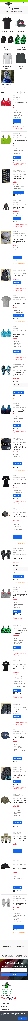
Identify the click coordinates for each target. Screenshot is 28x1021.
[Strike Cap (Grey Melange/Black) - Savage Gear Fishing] (6, 514)
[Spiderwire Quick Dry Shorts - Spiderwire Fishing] (6, 773)
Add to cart (17, 257)
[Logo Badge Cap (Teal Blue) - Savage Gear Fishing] (6, 735)
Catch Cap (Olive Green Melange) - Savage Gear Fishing (19, 802)
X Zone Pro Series (20, 171)
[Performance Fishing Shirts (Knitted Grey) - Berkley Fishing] (6, 593)
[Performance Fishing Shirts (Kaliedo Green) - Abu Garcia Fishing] (6, 629)
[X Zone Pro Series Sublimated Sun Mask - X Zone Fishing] (6, 176)
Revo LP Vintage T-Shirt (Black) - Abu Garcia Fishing (19, 668)
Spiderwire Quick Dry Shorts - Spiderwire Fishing (20, 774)
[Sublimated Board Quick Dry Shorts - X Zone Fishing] (6, 274)
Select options (18, 192)
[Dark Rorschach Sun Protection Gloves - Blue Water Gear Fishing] (6, 554)
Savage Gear (19, 510)
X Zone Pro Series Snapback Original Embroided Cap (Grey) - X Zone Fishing (20, 240)
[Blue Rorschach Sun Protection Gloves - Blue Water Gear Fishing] (6, 370)
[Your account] (26, 4)
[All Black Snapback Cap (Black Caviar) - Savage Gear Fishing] (6, 866)
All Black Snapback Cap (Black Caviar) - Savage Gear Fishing (19, 868)
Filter (2, 92)
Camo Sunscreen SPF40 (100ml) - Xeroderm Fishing (19, 840)
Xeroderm (19, 833)
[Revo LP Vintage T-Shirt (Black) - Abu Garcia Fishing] (6, 666)
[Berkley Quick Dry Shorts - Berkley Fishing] (6, 709)
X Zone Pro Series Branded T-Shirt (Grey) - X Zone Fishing (20, 303)
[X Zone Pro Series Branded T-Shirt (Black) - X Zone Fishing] (6, 481)
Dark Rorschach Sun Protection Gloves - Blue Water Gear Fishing (19, 558)
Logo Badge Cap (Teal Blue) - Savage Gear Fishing (19, 737)
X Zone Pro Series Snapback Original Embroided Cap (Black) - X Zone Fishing (20, 447)
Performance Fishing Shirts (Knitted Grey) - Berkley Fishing (20, 595)
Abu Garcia (19, 202)
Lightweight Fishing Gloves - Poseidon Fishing (20, 904)
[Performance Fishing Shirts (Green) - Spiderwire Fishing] (6, 139)
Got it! (22, 1018)
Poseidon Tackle (20, 898)
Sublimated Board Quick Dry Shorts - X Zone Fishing (20, 276)
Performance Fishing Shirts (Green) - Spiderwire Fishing (20, 142)
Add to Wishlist (17, 124)
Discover (16, 121)
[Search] (20, 4)
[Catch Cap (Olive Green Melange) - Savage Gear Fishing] (6, 800)
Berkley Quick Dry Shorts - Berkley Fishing (20, 710)
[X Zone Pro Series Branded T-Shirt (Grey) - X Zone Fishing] (6, 301)
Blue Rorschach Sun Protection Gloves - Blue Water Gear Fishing (19, 374)
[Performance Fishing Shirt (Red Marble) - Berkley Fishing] (6, 101)
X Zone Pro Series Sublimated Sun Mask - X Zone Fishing (19, 178)
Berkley (18, 97)
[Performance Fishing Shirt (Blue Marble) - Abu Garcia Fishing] (6, 332)
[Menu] (2, 4)
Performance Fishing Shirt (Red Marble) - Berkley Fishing (20, 104)
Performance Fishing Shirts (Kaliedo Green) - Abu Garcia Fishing (20, 632)
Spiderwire (19, 135)
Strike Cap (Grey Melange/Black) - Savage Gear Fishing (20, 516)
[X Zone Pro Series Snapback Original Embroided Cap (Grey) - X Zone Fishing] (6, 237)
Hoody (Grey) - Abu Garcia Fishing (18, 208)
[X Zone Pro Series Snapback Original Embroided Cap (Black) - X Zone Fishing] (6, 444)
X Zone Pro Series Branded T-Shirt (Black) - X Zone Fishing (20, 483)
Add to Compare (20, 124)
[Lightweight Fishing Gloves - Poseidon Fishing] (6, 902)
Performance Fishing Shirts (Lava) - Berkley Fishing (20, 410)
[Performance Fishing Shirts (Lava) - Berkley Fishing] (6, 409)
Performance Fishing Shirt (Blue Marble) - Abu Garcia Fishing (20, 334)
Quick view (14, 124)
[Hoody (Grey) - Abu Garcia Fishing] (6, 206)
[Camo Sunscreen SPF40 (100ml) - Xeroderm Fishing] (6, 838)
